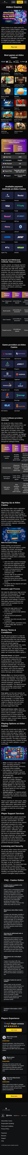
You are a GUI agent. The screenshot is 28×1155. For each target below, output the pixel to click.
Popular (3, 61)
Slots (23, 61)
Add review (14, 1030)
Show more (14, 1096)
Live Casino (10, 61)
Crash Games (17, 61)
